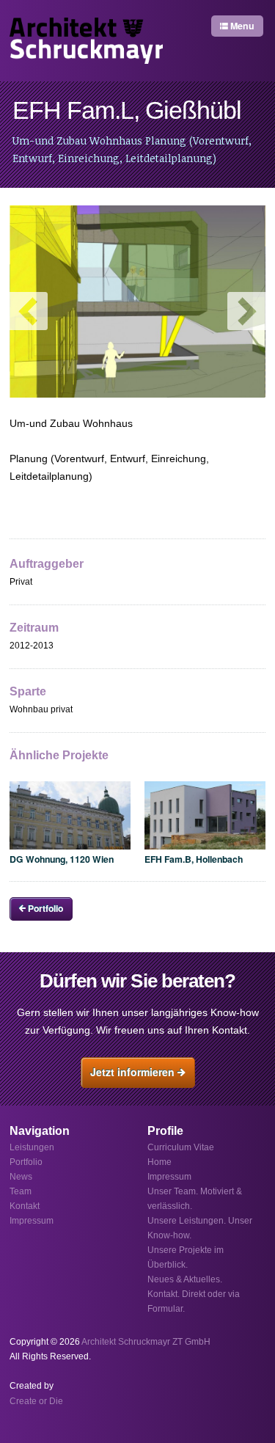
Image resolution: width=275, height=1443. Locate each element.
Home (159, 1162)
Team (21, 1191)
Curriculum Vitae (180, 1147)
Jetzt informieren (133, 1071)
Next (246, 311)
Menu (241, 25)
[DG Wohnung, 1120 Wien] (70, 815)
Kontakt (25, 1206)
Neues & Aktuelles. (184, 1279)
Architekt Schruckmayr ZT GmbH (145, 1342)
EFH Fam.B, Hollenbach (193, 859)
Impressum (169, 1177)
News (21, 1177)
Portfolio (44, 908)
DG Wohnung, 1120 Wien (62, 859)
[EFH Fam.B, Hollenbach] (204, 815)
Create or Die (36, 1401)
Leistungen (32, 1147)
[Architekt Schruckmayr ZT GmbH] (86, 41)
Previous (29, 311)
